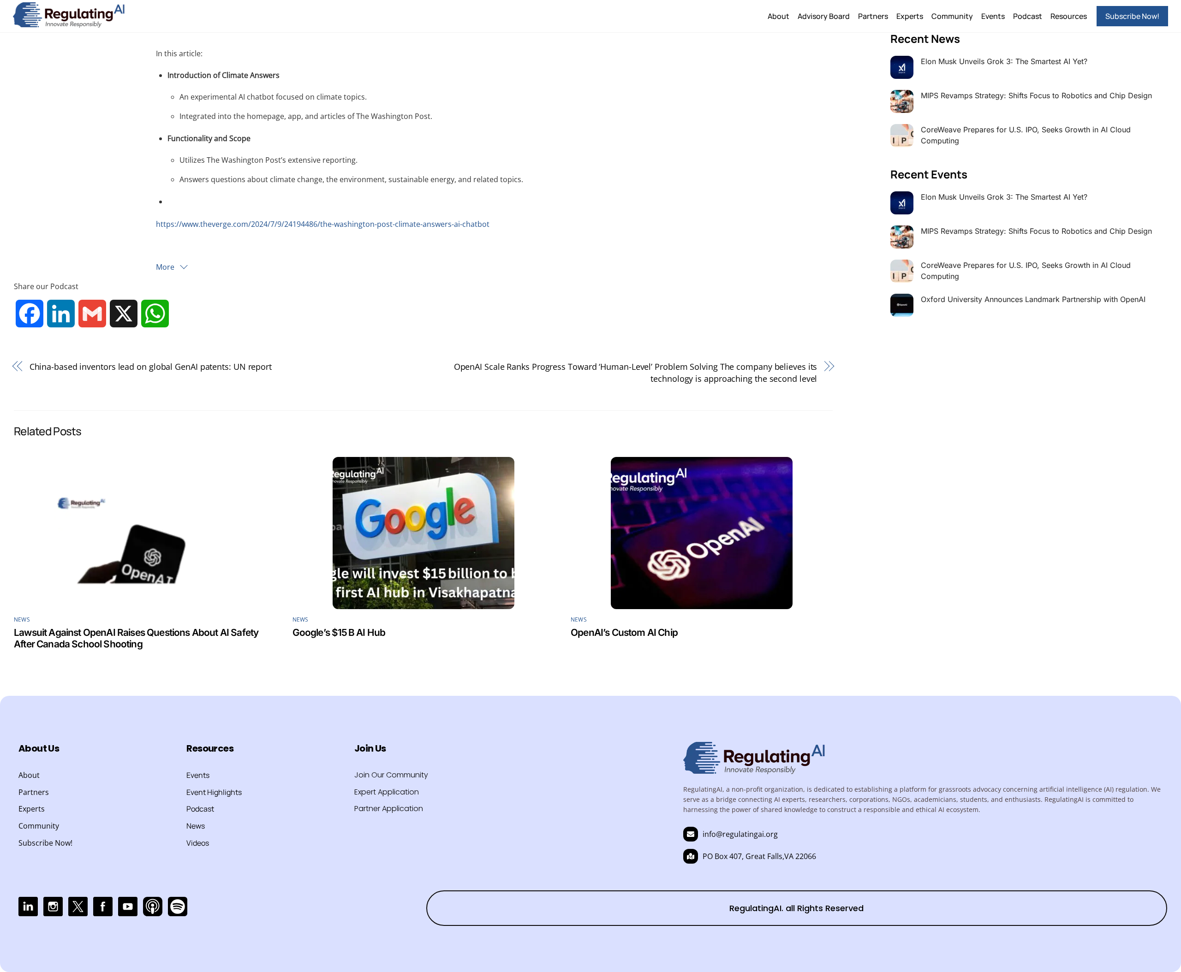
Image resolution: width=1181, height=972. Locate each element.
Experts (909, 16)
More (166, 267)
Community (952, 16)
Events (993, 16)
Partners (873, 16)
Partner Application (388, 808)
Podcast (1027, 16)
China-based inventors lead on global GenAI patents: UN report (151, 366)
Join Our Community (391, 775)
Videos (197, 843)
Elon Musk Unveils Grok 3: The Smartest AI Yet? (1004, 61)
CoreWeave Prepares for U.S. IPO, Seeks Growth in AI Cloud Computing (1026, 135)
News (22, 619)
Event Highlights (214, 792)
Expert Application (386, 792)
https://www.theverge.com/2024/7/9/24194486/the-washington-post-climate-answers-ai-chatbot (322, 224)
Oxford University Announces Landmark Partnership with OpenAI (1033, 299)
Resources (1068, 16)
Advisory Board (824, 16)
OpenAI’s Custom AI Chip (624, 632)
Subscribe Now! (1132, 16)
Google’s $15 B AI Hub (339, 632)
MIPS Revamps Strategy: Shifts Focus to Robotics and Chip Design (1036, 95)
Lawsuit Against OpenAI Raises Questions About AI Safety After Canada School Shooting (136, 638)
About (778, 16)
